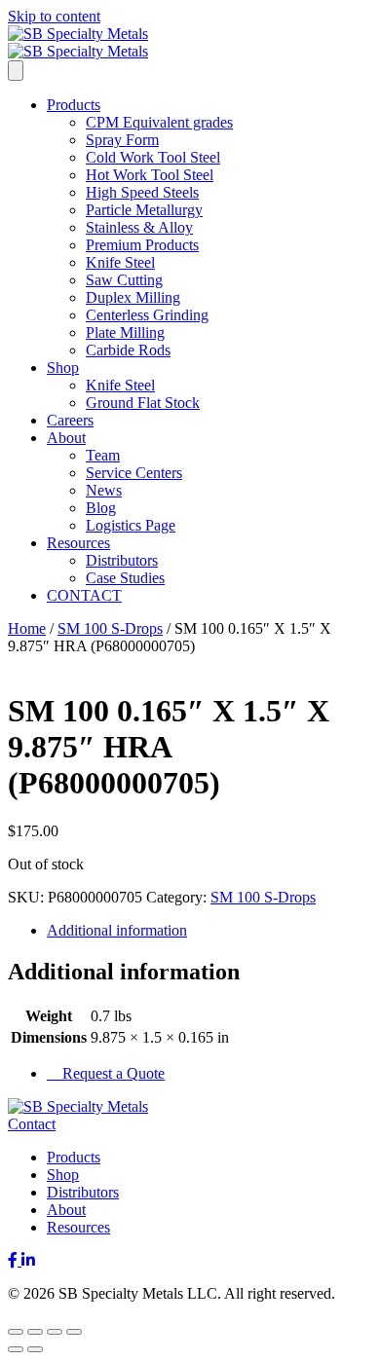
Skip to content (54, 16)
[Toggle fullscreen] (35, 1332)
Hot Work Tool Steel (149, 174)
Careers (70, 420)
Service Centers (134, 472)
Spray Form (122, 139)
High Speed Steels (142, 192)
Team (103, 455)
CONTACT (84, 595)
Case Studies (125, 578)
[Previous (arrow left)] (15, 1349)
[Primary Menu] (15, 70)
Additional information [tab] (117, 930)
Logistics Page (130, 525)
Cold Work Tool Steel (153, 157)
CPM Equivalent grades (159, 122)
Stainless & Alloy (139, 227)
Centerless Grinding (147, 315)
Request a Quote (111, 1073)
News (104, 490)
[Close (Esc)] (74, 1332)
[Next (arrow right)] (35, 1349)
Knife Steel (120, 262)
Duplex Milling (133, 297)
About (66, 437)
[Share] (54, 1332)
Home (27, 628)
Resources (78, 542)
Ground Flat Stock (143, 402)
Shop (63, 367)
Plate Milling (125, 332)
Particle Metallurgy (144, 210)
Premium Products (142, 245)
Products (73, 104)
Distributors (122, 560)
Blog (101, 507)
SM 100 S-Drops (110, 628)
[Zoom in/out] (15, 1332)
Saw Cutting (124, 280)
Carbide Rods (128, 350)
